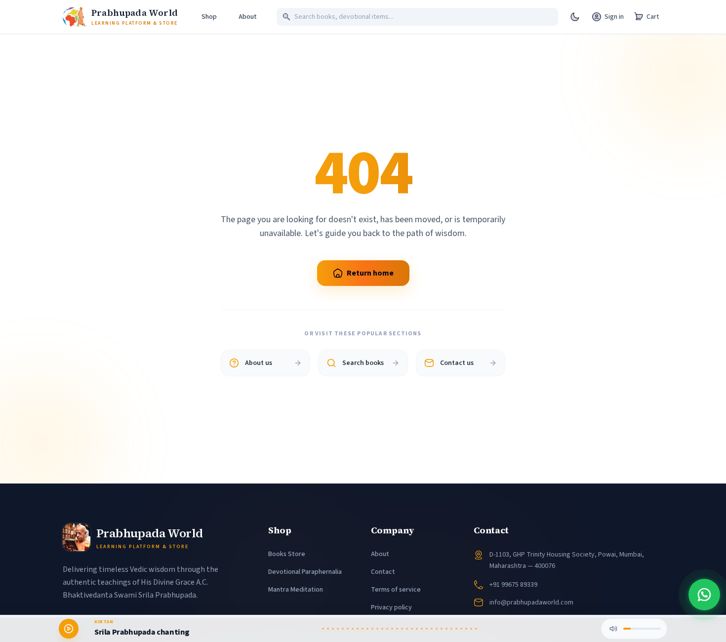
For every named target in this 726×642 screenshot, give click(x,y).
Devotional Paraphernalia (305, 572)
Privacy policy (391, 607)
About (380, 554)
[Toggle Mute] (613, 629)
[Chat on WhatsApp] (704, 594)
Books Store (286, 554)
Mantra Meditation (295, 590)
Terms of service (396, 590)
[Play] (69, 629)
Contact (383, 572)
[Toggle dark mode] (575, 17)
